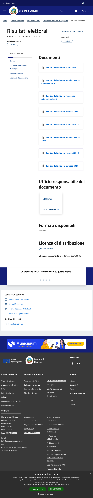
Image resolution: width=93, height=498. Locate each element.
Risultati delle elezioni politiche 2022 (62, 67)
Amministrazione (17, 20)
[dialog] (46, 484)
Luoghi (72, 400)
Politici (4, 397)
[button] (46, 494)
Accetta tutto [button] (37, 489)
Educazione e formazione (56, 380)
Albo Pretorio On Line (55, 424)
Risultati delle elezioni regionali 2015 (62, 152)
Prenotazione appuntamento (29, 419)
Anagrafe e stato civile (32, 380)
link (68, 484)
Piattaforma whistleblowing (53, 437)
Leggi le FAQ (29, 428)
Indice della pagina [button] (16, 54)
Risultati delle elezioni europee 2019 (61, 111)
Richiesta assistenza (32, 432)
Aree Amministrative (9, 385)
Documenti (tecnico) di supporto (55, 20)
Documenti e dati (33, 20)
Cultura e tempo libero (32, 385)
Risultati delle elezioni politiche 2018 (62, 124)
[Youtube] (75, 10)
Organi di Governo (8, 380)
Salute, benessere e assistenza (54, 390)
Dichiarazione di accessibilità (53, 445)
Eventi (72, 404)
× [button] (90, 473)
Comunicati (74, 385)
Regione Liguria (9, 3)
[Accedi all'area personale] (83, 3)
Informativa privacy (54, 450)
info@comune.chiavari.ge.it (12, 441)
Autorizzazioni (52, 396)
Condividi (65, 31)
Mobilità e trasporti (31, 393)
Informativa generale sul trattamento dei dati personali (56, 457)
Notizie (72, 380)
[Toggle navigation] (4, 10)
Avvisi (72, 389)
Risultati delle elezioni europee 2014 (61, 165)
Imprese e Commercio (32, 389)
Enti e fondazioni (7, 393)
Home (5, 20)
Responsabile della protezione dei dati (54, 470)
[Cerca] (88, 11)
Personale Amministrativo (11, 401)
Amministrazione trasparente (53, 419)
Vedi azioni (77, 31)
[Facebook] (69, 10)
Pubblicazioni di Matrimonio (53, 430)
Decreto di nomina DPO (56, 464)
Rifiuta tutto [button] (55, 489)
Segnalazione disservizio (33, 424)
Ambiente (50, 384)
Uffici (3, 389)
